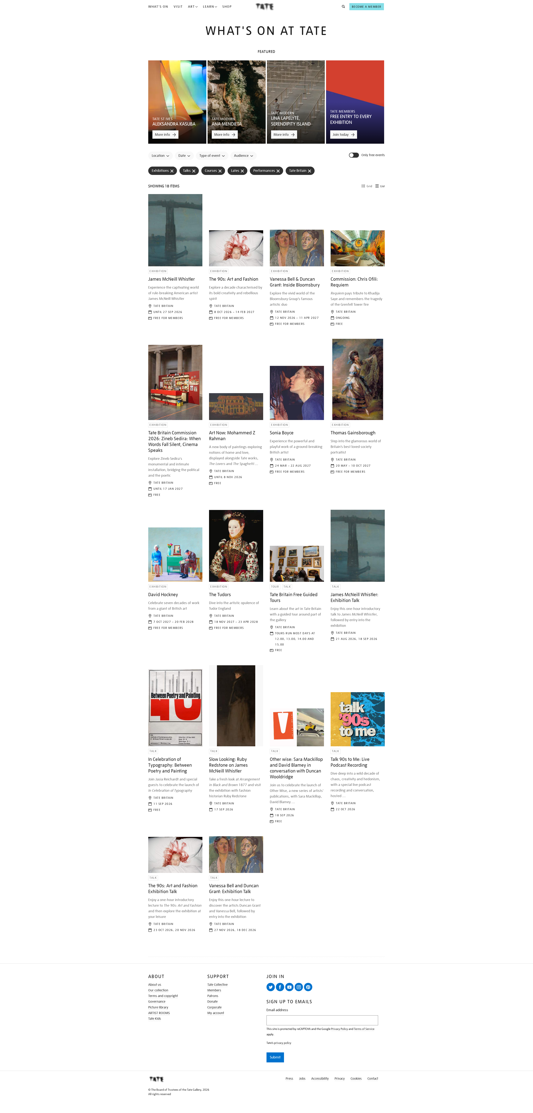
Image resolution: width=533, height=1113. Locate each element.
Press (289, 1079)
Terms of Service (364, 1029)
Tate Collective (217, 985)
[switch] (354, 155)
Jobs (302, 1079)
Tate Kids (154, 1019)
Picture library (158, 1007)
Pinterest (308, 987)
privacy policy (282, 1043)
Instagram (299, 987)
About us (154, 985)
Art (191, 7)
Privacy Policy (339, 1029)
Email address (277, 1010)
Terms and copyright (163, 996)
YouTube (289, 987)
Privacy (340, 1079)
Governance (156, 1002)
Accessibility (320, 1079)
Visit (178, 7)
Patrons (212, 996)
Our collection (158, 990)
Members (214, 990)
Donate (212, 1002)
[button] (342, 6)
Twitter (270, 987)
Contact (372, 1079)
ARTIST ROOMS (159, 1013)
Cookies (356, 1079)
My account (215, 1013)
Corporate (214, 1007)
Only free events (373, 155)
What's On (158, 7)
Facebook (280, 987)
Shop (227, 7)
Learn (208, 7)
